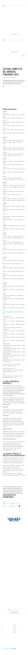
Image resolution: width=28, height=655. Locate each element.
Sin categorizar (12, 77)
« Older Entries (6, 582)
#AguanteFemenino (10, 30)
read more (8, 539)
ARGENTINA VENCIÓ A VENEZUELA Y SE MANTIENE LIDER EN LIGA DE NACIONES (13, 534)
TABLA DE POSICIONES (11, 19)
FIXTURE (7, 24)
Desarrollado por (9, 648)
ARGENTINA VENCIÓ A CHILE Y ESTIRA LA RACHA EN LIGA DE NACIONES (13, 571)
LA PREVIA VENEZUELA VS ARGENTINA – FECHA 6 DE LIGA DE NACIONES (12, 553)
